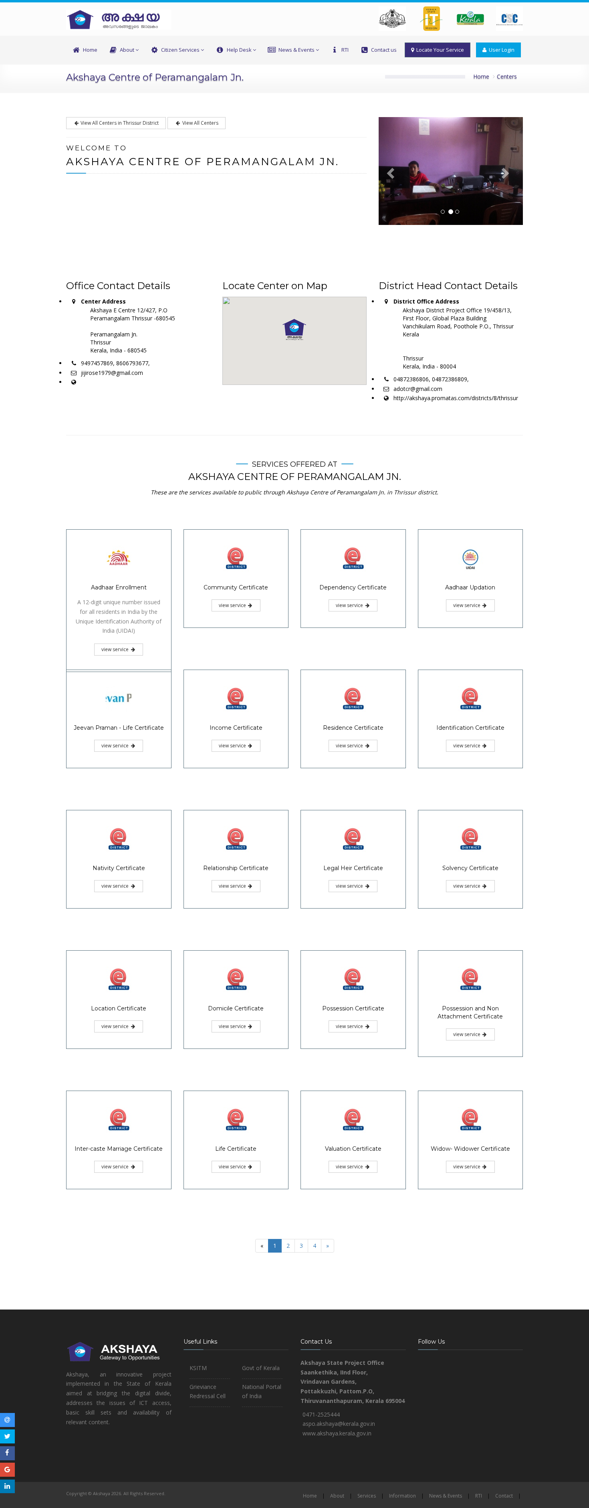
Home (90, 49)
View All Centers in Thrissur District (119, 122)
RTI (345, 49)
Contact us (384, 49)
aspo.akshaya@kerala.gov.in (339, 1423)
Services (366, 1495)
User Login (500, 49)
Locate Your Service (439, 49)
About (127, 49)
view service (115, 649)
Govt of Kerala (261, 1368)
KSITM (198, 1368)
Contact (504, 1495)
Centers (507, 76)
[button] (294, 329)
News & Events (296, 49)
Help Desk (239, 49)
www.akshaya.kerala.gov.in (337, 1433)
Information (402, 1495)
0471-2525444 (321, 1414)
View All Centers (199, 122)
